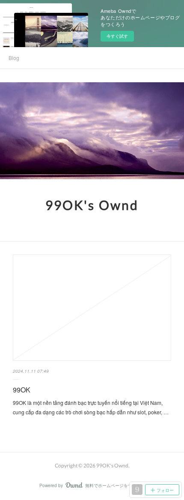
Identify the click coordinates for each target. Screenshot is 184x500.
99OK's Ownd (92, 205)
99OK (21, 390)
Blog (14, 57)
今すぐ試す (117, 36)
